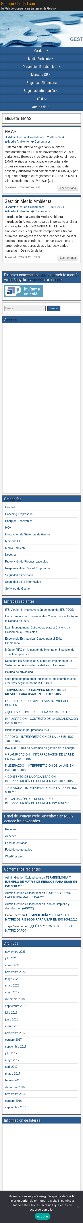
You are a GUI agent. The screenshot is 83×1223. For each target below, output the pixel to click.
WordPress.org (14, 856)
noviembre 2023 (15, 951)
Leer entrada (68, 188)
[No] (77, 1207)
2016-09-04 (57, 137)
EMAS (10, 131)
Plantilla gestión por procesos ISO (27, 730)
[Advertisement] (41, 366)
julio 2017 (11, 1053)
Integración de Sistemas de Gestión (28, 534)
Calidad (39, 51)
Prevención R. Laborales (39, 67)
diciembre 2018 (15, 999)
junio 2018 (11, 1019)
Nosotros (11, 554)
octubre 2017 (13, 1039)
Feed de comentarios (18, 849)
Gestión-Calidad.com (18, 3)
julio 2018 (11, 1012)
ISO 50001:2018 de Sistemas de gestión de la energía (40, 748)
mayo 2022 (12, 978)
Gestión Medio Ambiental (28, 201)
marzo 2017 (12, 1073)
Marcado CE (39, 75)
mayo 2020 (12, 985)
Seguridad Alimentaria (42, 83)
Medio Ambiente (39, 59)
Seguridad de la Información (23, 581)
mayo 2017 (12, 1060)
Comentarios (43, 141)
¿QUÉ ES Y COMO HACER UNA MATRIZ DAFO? (37, 712)
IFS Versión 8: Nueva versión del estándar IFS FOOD (39, 609)
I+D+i (39, 99)
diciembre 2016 (15, 1087)
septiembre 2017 (15, 1046)
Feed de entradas (16, 843)
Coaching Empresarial (19, 514)
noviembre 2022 (15, 972)
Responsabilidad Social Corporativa (27, 568)
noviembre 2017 (15, 1033)
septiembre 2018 (15, 1006)
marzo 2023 (12, 965)
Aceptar (42, 1216)
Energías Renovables (19, 521)
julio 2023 (11, 958)
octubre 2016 (13, 1100)
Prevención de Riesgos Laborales (26, 561)
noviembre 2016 (15, 1094)
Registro (10, 829)
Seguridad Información (39, 91)
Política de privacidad (19, 672)
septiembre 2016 (15, 1107)
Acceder (10, 836)
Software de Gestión (18, 588)
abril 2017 (11, 1066)
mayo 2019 (12, 992)
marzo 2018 (12, 1026)
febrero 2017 (13, 1080)
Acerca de (39, 107)
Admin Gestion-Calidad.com (26, 137)
